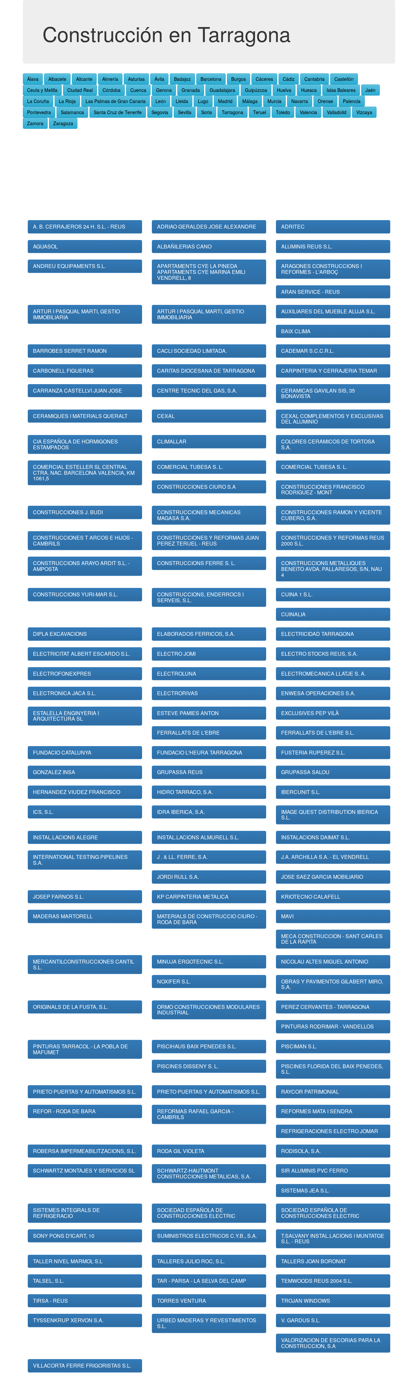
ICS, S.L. (43, 812)
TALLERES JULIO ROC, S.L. (191, 1261)
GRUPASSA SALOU (305, 772)
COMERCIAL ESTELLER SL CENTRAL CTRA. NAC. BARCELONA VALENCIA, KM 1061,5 (84, 472)
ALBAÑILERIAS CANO (184, 246)
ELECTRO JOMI (176, 653)
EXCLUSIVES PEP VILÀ (310, 713)
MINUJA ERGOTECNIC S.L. (190, 961)
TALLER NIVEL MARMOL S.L (68, 1261)
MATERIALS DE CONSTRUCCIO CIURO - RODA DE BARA (207, 919)
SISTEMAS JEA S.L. (305, 1190)
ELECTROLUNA (176, 673)
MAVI (287, 916)
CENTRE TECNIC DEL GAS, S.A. (197, 390)
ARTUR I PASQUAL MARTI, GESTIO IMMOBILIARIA (76, 314)
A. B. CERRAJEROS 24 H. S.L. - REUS (79, 226)
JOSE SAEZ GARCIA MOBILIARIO (322, 876)
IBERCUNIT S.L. (300, 792)
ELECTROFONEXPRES (62, 673)
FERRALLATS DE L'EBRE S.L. (317, 732)
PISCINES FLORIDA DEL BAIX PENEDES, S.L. (332, 1069)
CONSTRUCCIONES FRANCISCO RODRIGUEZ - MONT (322, 489)
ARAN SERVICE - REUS (310, 291)
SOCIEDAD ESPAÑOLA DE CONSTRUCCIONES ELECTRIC (196, 1213)
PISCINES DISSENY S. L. (187, 1066)
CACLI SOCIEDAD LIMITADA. (192, 350)
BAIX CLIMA (296, 331)
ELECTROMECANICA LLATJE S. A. (323, 673)
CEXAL (166, 416)
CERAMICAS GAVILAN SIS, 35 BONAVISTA (318, 393)
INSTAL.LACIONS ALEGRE (65, 837)
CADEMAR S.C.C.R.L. (307, 350)
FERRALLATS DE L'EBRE (188, 732)
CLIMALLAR (171, 441)
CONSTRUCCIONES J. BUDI (68, 512)
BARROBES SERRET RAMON (70, 350)
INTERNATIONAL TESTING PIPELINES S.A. (80, 859)
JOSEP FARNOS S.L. (58, 896)
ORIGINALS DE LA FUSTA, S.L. (70, 1007)
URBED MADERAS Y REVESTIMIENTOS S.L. (206, 1323)
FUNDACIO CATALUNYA (62, 752)
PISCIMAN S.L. (299, 1046)
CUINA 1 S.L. (297, 594)
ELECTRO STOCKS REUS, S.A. (319, 653)
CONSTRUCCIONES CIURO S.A (196, 486)
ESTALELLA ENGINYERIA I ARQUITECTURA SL (66, 716)
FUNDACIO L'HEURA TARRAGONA (199, 752)
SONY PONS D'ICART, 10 (63, 1235)
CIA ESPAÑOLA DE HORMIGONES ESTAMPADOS (75, 444)
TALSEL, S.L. (48, 1280)
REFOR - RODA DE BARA (64, 1111)
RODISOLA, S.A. (301, 1151)
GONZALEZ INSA (54, 772)
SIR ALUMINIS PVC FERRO (314, 1170)
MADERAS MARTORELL (63, 916)
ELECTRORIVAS (177, 693)
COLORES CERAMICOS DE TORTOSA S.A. (328, 444)
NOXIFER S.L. (174, 981)
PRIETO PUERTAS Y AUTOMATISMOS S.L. (84, 1091)
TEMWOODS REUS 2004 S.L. (316, 1280)
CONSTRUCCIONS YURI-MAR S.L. (75, 594)
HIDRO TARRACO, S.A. (185, 792)
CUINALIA (293, 614)
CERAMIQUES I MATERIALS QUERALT (80, 416)
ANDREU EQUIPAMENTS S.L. (69, 266)
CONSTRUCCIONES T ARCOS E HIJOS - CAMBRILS (83, 540)
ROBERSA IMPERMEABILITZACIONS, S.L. (84, 1151)
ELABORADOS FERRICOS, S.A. (196, 633)
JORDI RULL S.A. (178, 876)
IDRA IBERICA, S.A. (181, 812)
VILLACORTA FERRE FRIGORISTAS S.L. (82, 1365)
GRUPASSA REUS (180, 772)
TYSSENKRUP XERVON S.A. (68, 1320)
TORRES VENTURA (181, 1300)
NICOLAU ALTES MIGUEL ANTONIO (324, 961)
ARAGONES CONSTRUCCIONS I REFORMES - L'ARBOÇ (321, 269)
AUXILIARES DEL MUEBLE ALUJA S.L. (328, 311)
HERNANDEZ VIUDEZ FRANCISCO (76, 792)
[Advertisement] (209, 174)
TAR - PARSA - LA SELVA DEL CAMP (201, 1280)
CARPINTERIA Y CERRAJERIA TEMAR (329, 370)
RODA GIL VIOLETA (180, 1151)
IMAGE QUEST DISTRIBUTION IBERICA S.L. (329, 814)
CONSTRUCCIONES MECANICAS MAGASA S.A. (199, 515)
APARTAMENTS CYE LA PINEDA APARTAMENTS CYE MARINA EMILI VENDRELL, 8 (201, 271)
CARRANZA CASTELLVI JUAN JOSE (77, 390)
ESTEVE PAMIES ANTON (188, 713)
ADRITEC (293, 226)
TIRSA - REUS (50, 1300)
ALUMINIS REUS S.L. (306, 246)
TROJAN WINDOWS (305, 1300)
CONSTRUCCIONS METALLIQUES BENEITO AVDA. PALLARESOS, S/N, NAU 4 (331, 568)
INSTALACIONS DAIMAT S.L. (315, 837)
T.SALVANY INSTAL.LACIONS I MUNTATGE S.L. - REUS (332, 1238)
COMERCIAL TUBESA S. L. (190, 467)
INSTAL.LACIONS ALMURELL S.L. (198, 837)
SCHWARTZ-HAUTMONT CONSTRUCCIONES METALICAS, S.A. (204, 1173)
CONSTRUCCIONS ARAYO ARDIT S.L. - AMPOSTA (81, 566)
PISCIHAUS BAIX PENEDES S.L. (196, 1046)
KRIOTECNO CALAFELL (310, 896)
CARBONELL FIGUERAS (63, 370)
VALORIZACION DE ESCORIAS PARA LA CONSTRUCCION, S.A (330, 1343)
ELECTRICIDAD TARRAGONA (317, 633)
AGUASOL (45, 246)
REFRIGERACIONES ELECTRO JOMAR (329, 1131)
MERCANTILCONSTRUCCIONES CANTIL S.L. (83, 964)
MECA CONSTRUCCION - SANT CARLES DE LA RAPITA (332, 939)
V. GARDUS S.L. (300, 1320)
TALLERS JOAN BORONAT (313, 1261)
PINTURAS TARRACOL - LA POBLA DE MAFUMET (80, 1049)
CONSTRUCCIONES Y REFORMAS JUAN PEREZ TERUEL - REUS (208, 540)
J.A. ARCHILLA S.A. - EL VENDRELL (325, 857)
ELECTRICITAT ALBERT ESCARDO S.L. (81, 653)
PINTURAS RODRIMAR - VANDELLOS (327, 1026)
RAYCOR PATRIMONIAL (310, 1091)
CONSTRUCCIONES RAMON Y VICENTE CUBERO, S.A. (331, 515)
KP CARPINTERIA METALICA (193, 896)
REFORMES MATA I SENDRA (316, 1111)
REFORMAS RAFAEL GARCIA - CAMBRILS (195, 1114)
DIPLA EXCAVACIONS (60, 633)
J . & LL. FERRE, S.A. (182, 857)
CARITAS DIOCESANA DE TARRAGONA (206, 370)
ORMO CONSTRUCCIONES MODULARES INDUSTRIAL (208, 1009)
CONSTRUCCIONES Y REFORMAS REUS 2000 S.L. (332, 540)
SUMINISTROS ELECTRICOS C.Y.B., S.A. (207, 1235)
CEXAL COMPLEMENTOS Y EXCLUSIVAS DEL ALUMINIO (332, 419)
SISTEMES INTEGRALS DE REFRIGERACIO (66, 1213)
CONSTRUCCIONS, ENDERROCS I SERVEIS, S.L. (200, 597)
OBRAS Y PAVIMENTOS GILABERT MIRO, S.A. (332, 984)
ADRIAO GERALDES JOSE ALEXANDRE (206, 226)
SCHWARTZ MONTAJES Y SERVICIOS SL (84, 1170)
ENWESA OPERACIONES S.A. (318, 693)
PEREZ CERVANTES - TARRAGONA (325, 1007)
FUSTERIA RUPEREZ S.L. (313, 752)
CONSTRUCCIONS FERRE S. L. (196, 563)
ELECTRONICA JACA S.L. (64, 693)
